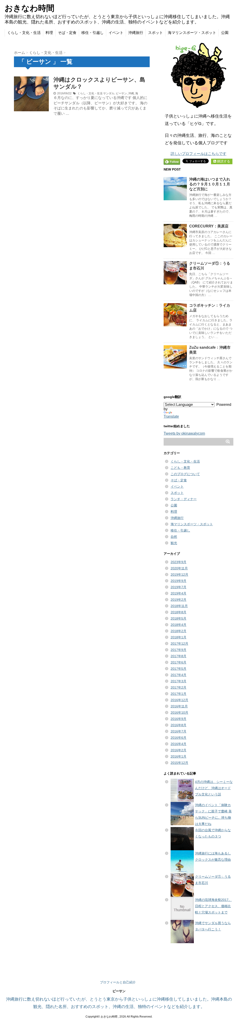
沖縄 (131, 93)
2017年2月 (178, 687)
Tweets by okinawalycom (184, 433)
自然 (174, 537)
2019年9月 (178, 581)
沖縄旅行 (135, 33)
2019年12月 (179, 574)
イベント (116, 33)
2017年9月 (178, 650)
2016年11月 (179, 706)
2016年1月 (178, 756)
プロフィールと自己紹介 (118, 982)
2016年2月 (178, 750)
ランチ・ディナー (184, 499)
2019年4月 (178, 593)
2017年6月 (178, 662)
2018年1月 (178, 637)
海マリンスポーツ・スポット (192, 33)
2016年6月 (178, 737)
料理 (49, 33)
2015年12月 (179, 763)
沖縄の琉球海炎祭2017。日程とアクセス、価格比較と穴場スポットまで (213, 906)
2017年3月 (178, 681)
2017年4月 (178, 675)
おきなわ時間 (29, 8)
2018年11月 (179, 606)
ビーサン (121, 93)
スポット (155, 33)
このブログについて (185, 474)
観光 (174, 543)
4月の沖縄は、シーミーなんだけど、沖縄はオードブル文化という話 (214, 788)
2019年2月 (178, 599)
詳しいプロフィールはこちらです (198, 154)
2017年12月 (179, 643)
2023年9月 (178, 562)
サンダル (108, 93)
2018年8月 (178, 612)
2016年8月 (178, 725)
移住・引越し (92, 33)
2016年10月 (179, 712)
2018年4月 (178, 625)
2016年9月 (178, 719)
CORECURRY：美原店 (208, 226)
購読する (223, 161)
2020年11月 (179, 568)
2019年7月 (178, 587)
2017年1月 (178, 694)
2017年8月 (178, 656)
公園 (224, 33)
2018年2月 (178, 631)
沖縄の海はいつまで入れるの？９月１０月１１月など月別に (209, 184)
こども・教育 (180, 468)
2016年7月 (178, 731)
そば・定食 (67, 33)
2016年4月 (178, 744)
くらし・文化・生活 (24, 33)
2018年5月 (178, 618)
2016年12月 (179, 700)
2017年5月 (178, 668)
